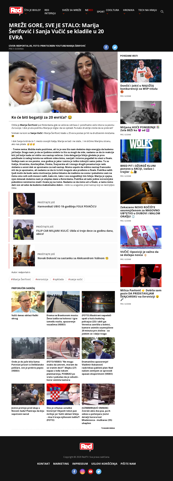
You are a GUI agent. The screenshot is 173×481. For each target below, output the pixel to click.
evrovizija (41, 279)
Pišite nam (128, 463)
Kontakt (43, 463)
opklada (58, 279)
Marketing (61, 463)
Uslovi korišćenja (104, 463)
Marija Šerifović (21, 279)
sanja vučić (75, 279)
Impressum (80, 463)
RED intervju (50, 11)
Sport (101, 11)
